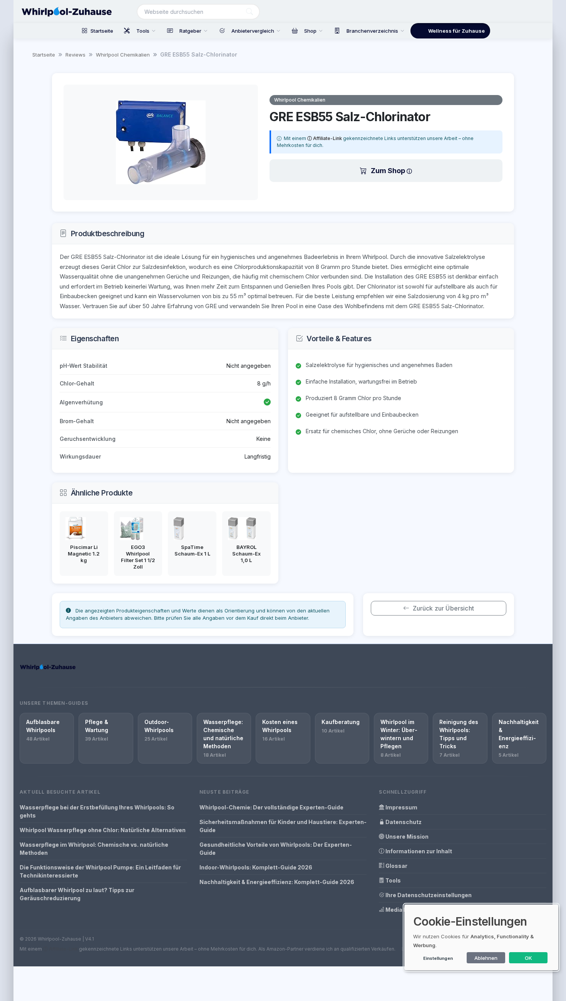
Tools (392, 880)
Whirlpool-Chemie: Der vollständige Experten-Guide (271, 807)
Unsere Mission (406, 836)
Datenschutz (403, 822)
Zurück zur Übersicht (443, 608)
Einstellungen (438, 958)
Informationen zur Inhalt (418, 851)
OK (528, 958)
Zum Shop (389, 171)
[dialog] (481, 937)
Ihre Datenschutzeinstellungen (428, 895)
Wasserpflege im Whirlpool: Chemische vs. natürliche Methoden (94, 848)
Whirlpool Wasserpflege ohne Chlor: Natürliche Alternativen (103, 830)
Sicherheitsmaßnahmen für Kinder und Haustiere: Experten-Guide (283, 826)
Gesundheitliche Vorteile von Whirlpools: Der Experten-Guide (275, 848)
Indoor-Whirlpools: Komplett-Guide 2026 (255, 867)
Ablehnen (485, 958)
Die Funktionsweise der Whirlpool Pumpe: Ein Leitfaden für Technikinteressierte (100, 871)
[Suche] (249, 12)
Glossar (395, 866)
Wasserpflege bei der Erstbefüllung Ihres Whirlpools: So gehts (97, 811)
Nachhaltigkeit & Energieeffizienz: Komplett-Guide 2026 (276, 882)
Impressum (400, 807)
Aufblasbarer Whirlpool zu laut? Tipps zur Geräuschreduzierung (77, 894)
